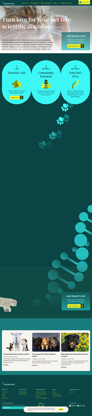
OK (61, 409)
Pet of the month (57, 396)
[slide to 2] (73, 191)
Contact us (5, 398)
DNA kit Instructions (41, 398)
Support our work (65, 3)
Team (3, 394)
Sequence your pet (41, 392)
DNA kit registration (41, 394)
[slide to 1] (72, 191)
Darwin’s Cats (26, 182)
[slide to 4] (76, 191)
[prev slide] (69, 191)
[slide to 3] (75, 192)
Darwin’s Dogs (28, 176)
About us (24, 3)
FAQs (3, 396)
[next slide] (78, 191)
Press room (56, 394)
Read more (6, 364)
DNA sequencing (45, 3)
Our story (4, 392)
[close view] (66, 408)
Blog (54, 392)
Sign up (84, 2)
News (55, 3)
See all (28, 326)
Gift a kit (38, 396)
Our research (33, 3)
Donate (72, 392)
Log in (88, 2)
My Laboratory (86, 1)
